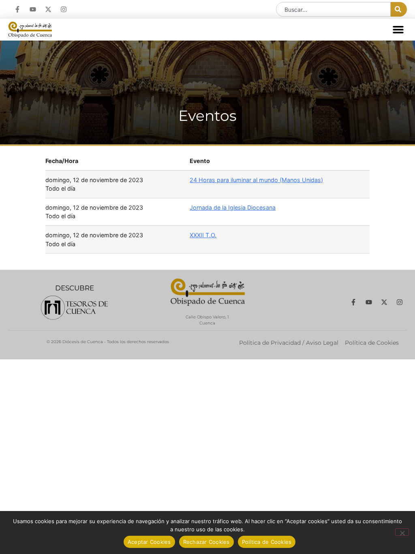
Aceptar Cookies (149, 542)
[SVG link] (74, 308)
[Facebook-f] (17, 9)
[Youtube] (33, 9)
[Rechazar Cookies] (402, 532)
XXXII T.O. (203, 235)
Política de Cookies (267, 542)
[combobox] (333, 9)
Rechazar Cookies (206, 542)
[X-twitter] (48, 9)
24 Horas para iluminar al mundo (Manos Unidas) (256, 179)
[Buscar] (399, 9)
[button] (398, 30)
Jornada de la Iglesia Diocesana (233, 207)
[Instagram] (63, 9)
